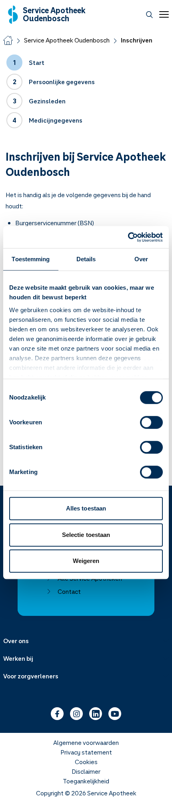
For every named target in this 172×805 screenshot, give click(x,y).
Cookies (86, 762)
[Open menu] (162, 14)
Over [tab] (141, 259)
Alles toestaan (86, 508)
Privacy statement (86, 752)
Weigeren (86, 560)
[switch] (151, 422)
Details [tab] (86, 259)
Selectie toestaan (86, 534)
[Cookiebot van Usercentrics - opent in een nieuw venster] (128, 237)
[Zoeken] (149, 14)
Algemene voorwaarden (86, 742)
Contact (69, 591)
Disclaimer (86, 771)
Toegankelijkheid (86, 781)
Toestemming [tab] (31, 259)
